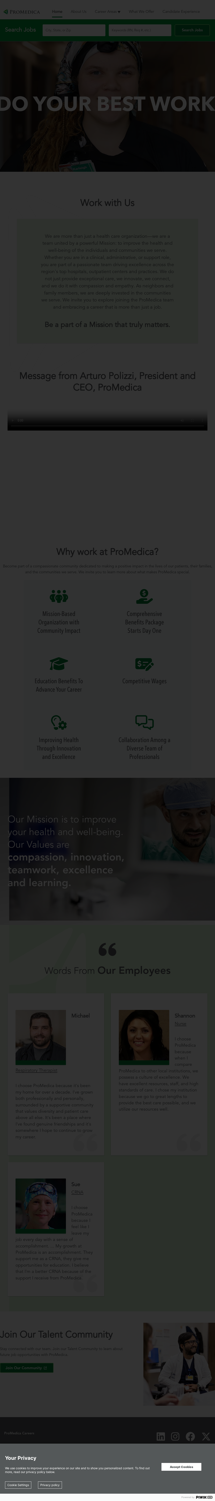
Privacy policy (50, 1485)
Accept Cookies (181, 1467)
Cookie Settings (18, 1485)
